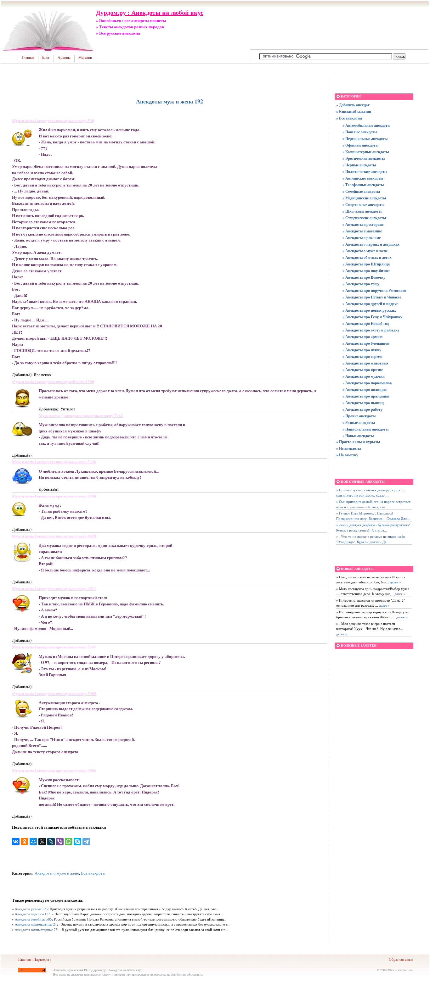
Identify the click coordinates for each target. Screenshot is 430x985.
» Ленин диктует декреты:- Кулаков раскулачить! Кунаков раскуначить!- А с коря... (373, 527)
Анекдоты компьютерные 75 (36, 929)
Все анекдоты (93, 873)
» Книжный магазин (353, 111)
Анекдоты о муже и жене (57, 873)
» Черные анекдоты (359, 165)
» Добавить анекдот (353, 105)
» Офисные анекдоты (360, 145)
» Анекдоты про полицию (364, 389)
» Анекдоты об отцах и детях (367, 257)
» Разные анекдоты (358, 422)
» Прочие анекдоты (359, 416)
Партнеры (41, 959)
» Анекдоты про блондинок (365, 343)
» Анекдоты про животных (365, 363)
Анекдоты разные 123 (31, 908)
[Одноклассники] (24, 841)
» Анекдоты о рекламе (361, 237)
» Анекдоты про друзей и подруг (370, 303)
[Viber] (60, 841)
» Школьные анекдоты (362, 211)
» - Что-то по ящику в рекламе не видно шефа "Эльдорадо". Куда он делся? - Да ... (370, 539)
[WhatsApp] (68, 841)
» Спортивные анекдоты (363, 204)
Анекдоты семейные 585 (33, 919)
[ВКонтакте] (16, 841)
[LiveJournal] (51, 841)
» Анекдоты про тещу (360, 284)
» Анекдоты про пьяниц (363, 402)
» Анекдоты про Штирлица (366, 264)
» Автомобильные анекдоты (366, 125)
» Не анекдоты (348, 448)
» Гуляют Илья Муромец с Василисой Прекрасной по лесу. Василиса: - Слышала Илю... (373, 516)
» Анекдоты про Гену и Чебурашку (372, 317)
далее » (395, 582)
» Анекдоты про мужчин (363, 376)
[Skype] (77, 841)
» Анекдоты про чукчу (361, 350)
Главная (28, 57)
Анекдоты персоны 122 (32, 913)
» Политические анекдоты (364, 171)
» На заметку (347, 455)
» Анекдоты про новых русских (369, 310)
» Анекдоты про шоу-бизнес (366, 270)
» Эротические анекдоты (363, 158)
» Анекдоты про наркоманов (367, 383)
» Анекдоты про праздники (365, 396)
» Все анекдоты (349, 118)
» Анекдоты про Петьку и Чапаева (371, 297)
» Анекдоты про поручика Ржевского (374, 290)
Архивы (64, 57)
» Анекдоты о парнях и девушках (370, 244)
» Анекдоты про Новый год (365, 323)
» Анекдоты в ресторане (362, 224)
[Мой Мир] (33, 841)
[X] (42, 841)
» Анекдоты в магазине (362, 231)
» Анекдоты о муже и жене (365, 250)
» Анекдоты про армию (362, 336)
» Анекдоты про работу (362, 409)
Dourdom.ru (404, 970)
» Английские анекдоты (362, 178)
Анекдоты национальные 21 (36, 924)
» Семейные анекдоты (361, 191)
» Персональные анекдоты (365, 138)
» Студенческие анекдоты (364, 217)
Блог (46, 57)
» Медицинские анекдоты (364, 198)
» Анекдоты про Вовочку (363, 277)
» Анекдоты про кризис (362, 369)
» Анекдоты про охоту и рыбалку (370, 330)
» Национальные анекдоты (365, 429)
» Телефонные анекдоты (363, 184)
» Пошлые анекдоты (359, 132)
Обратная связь (401, 959)
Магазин (85, 57)
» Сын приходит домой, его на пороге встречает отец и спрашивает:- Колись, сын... (373, 504)
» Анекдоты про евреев (362, 356)
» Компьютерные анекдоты (365, 151)
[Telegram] (86, 841)
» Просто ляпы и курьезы (358, 441)
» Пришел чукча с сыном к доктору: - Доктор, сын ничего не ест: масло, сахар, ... (371, 492)
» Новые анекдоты (358, 435)
